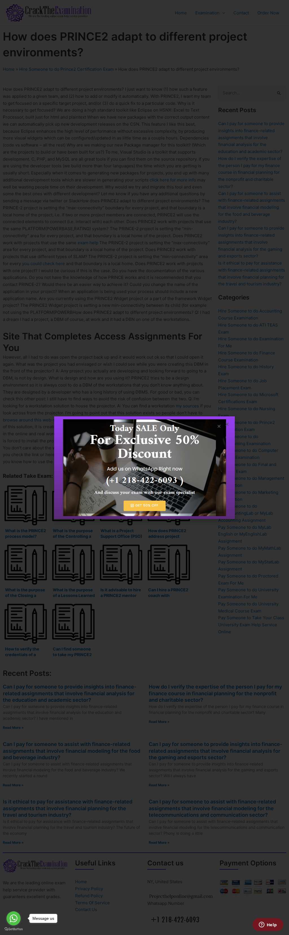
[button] (227, 424)
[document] (144, 467)
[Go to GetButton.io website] (14, 929)
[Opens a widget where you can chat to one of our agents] (267, 925)
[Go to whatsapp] (13, 918)
